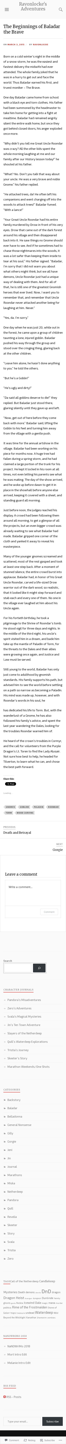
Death (21, 1292)
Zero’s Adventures (19, 1008)
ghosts (6, 1303)
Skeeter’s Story (17, 1058)
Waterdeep (44, 1312)
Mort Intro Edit (17, 1354)
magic (45, 1303)
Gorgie (11, 1141)
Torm (9, 813)
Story (11, 1233)
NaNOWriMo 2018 (18, 1346)
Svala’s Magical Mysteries (24, 1016)
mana (51, 1302)
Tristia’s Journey (18, 1050)
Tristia (11, 1250)
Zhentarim (42, 1317)
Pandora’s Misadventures (24, 999)
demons (30, 1292)
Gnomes (10, 807)
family (57, 1298)
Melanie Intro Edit (19, 1362)
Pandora (12, 1200)
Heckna (19, 1303)
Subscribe (52, 1421)
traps (13, 1312)
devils (38, 1292)
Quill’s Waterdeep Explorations (27, 1041)
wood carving (25, 813)
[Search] (57, 9)
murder (59, 1303)
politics (7, 1307)
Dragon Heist (13, 1298)
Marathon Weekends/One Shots (28, 1066)
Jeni (9, 1149)
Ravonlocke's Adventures (33, 6)
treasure (21, 1313)
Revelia (12, 1216)
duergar (28, 1298)
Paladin (38, 807)
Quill (10, 1208)
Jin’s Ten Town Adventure (23, 1024)
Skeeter (12, 1225)
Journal (12, 1166)
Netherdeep (15, 1191)
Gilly (10, 1133)
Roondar (53, 807)
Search (7, 960)
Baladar (12, 1108)
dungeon (37, 1298)
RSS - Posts (13, 1396)
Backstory (13, 1099)
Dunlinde (47, 1298)
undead (30, 1312)
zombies (51, 1317)
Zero (10, 1258)
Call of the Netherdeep (24, 1281)
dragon (56, 1292)
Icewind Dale (32, 1302)
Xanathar (31, 1317)
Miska (11, 1183)
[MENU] (6, 9)
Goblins (24, 807)
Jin (9, 1158)
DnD (46, 1291)
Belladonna (14, 1116)
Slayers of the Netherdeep (24, 1033)
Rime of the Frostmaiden (29, 1307)
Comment (49, 911)
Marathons (14, 1175)
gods (13, 1303)
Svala (10, 1241)
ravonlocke (40, 44)
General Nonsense (19, 1124)
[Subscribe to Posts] (4, 1396)
